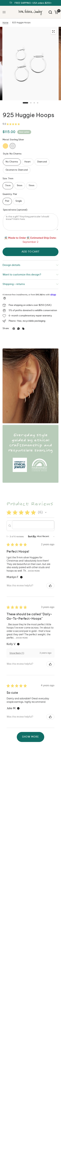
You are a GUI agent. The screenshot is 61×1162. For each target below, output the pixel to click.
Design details (11, 265)
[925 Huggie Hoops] (12, 146)
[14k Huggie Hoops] (5, 146)
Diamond (42, 162)
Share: (6, 328)
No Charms (12, 162)
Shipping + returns (14, 284)
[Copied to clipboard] (23, 329)
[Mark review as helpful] (50, 585)
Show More (34, 571)
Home (5, 23)
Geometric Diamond (17, 170)
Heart (27, 162)
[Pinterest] (14, 329)
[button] (46, 512)
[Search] (50, 12)
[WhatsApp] (18, 329)
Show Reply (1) (16, 653)
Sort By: (32, 536)
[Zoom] (53, 31)
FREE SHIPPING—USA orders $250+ (33, 3)
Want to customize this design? (22, 274)
